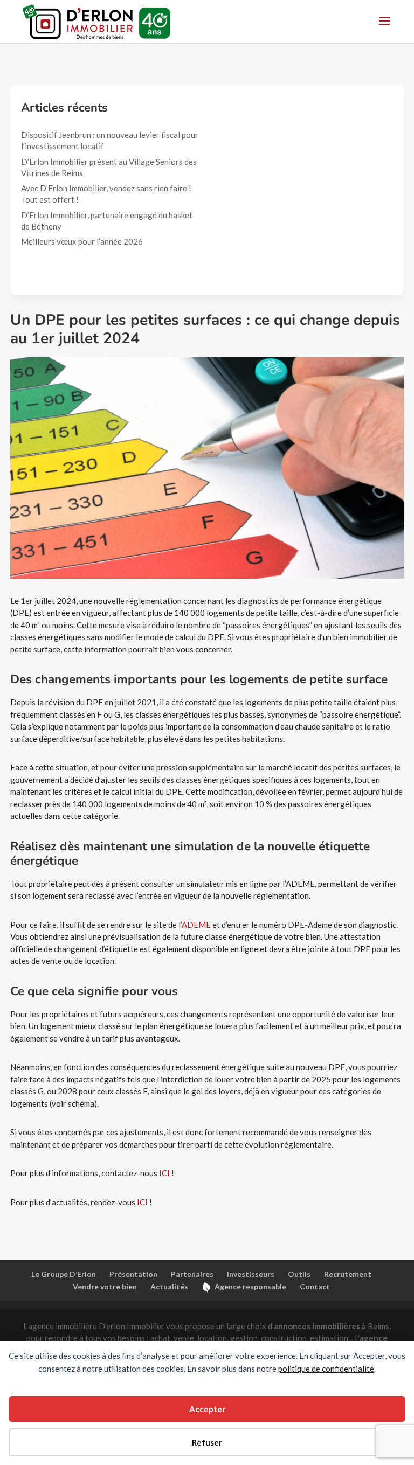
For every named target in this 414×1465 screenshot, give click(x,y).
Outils (299, 1274)
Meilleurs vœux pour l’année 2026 (82, 241)
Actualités (169, 1286)
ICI (164, 1173)
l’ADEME (194, 924)
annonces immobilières (317, 1326)
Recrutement (347, 1274)
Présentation (133, 1274)
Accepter (207, 1409)
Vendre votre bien (105, 1286)
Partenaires (192, 1274)
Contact (315, 1286)
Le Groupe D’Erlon (63, 1274)
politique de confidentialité (326, 1368)
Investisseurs (250, 1274)
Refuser (207, 1442)
